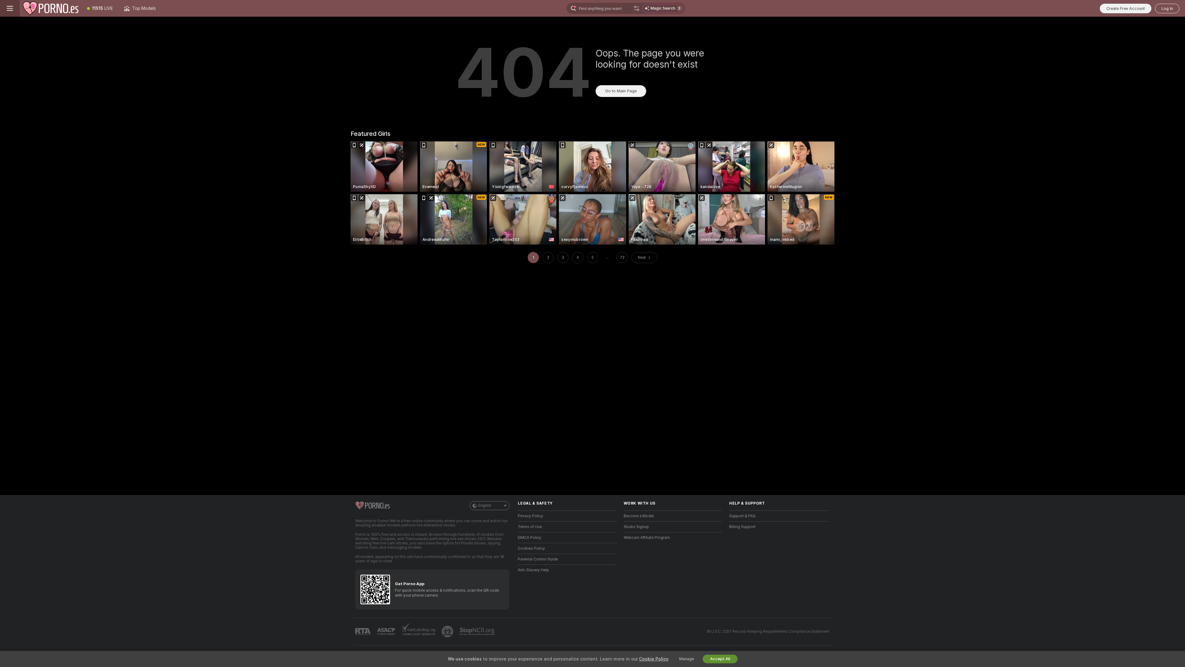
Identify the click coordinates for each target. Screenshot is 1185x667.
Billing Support (742, 527)
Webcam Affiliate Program (647, 537)
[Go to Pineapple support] (448, 631)
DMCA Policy (529, 537)
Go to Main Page (621, 91)
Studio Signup (636, 527)
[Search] (636, 8)
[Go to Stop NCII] (477, 631)
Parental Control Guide (538, 559)
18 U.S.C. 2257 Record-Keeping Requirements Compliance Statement (768, 631)
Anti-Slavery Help (533, 570)
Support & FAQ (742, 516)
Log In (1167, 8)
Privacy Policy (530, 516)
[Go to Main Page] (50, 8)
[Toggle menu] (10, 8)
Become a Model (639, 516)
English (484, 505)
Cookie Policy (653, 659)
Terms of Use (530, 527)
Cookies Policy (531, 548)
